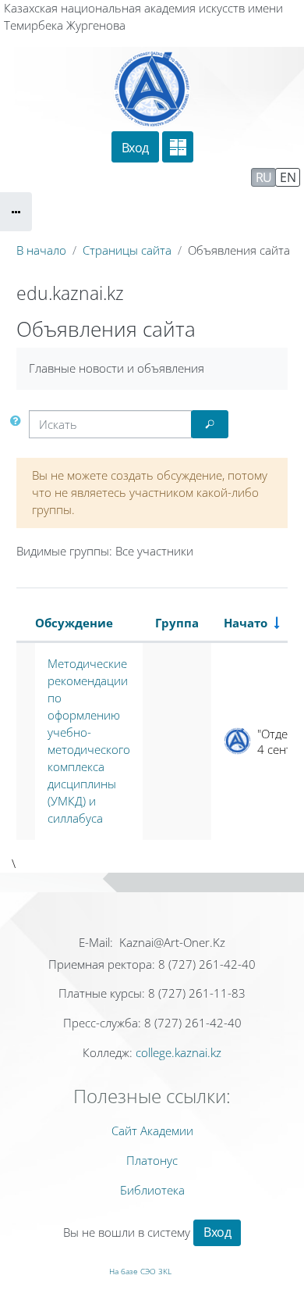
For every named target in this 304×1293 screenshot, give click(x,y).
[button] (19, 420)
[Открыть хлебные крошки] (16, 211)
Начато (245, 622)
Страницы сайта (127, 250)
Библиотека (152, 1190)
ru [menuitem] (264, 177)
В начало (41, 250)
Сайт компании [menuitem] (89, 176)
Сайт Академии (152, 1130)
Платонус (152, 1160)
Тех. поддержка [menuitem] (200, 176)
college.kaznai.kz (178, 1052)
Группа (177, 622)
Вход (135, 147)
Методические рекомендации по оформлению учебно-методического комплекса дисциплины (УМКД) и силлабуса (89, 740)
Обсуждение (74, 622)
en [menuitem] (287, 177)
